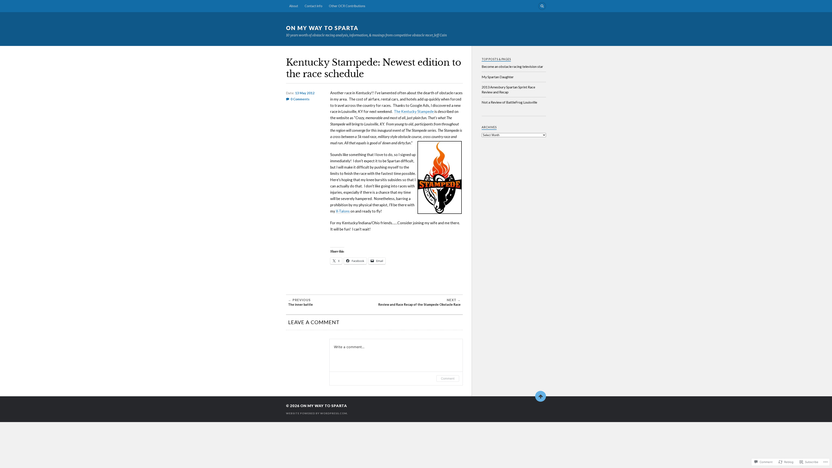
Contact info (313, 6)
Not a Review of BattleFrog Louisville (509, 102)
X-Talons (343, 211)
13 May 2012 (305, 93)
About (293, 6)
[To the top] (540, 396)
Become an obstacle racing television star (512, 66)
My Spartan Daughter (498, 77)
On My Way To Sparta (322, 28)
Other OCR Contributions (347, 6)
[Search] (542, 6)
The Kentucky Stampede (414, 111)
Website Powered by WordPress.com (316, 413)
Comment (448, 378)
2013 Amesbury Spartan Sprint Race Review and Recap (508, 89)
